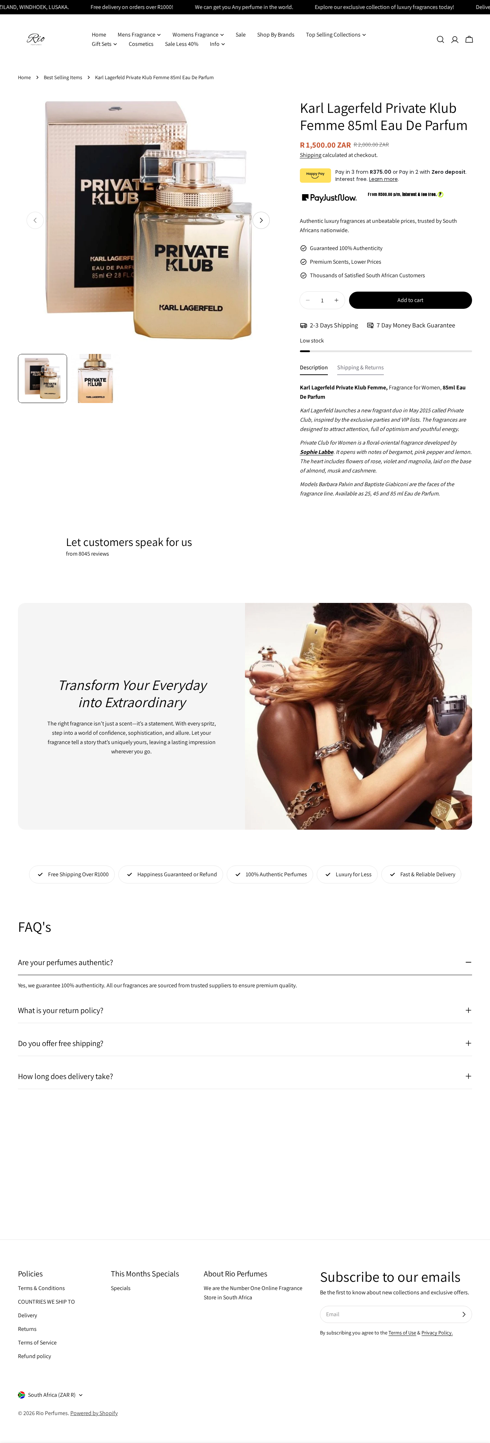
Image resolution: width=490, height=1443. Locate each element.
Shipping (310, 155)
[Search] (440, 39)
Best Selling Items (63, 77)
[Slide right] (261, 220)
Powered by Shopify (94, 1413)
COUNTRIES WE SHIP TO (46, 1301)
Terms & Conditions (41, 1288)
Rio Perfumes (52, 1413)
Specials (121, 1288)
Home (24, 77)
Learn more (383, 179)
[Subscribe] (463, 1314)
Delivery (27, 1315)
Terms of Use (402, 1332)
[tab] (314, 369)
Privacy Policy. (437, 1332)
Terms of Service (37, 1342)
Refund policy (34, 1356)
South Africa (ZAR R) (52, 1395)
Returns (27, 1329)
